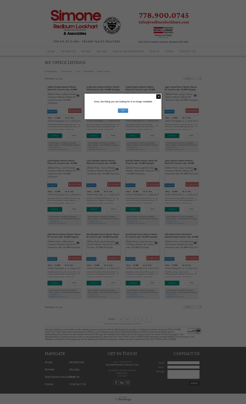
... (132, 319)
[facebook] (116, 383)
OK (123, 111)
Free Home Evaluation (128, 51)
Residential (88, 71)
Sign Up (154, 51)
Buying (86, 51)
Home (51, 51)
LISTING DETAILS (55, 135)
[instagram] (128, 383)
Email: (161, 367)
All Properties (51, 71)
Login (169, 51)
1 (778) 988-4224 (54, 147)
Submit (194, 383)
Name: (162, 363)
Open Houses (103, 71)
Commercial (66, 71)
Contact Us (187, 51)
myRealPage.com (123, 399)
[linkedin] (122, 383)
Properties (68, 51)
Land (77, 71)
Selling (102, 51)
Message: (160, 371)
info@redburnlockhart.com (58, 149)
